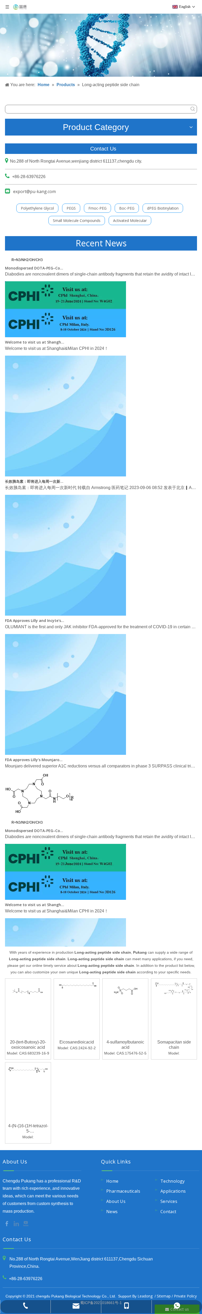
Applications (173, 1191)
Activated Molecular (130, 220)
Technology (172, 1181)
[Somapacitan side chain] (174, 987)
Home (112, 1181)
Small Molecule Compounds (76, 220)
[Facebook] (7, 1223)
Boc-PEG (126, 208)
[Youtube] (26, 1223)
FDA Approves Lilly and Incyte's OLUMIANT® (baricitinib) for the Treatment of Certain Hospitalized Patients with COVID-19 (34, 612)
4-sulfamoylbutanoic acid (125, 1045)
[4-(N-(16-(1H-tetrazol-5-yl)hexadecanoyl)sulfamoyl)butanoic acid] (28, 1069)
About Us (115, 1201)
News (112, 1211)
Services (168, 1201)
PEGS (71, 208)
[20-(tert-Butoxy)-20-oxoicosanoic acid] (28, 990)
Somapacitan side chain (174, 1045)
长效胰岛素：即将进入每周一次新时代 (34, 473)
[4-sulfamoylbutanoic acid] (125, 992)
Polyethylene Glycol (37, 208)
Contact (168, 1211)
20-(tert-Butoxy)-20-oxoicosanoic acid (28, 1045)
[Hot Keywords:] (193, 109)
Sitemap (164, 1296)
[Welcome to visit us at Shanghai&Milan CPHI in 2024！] (65, 327)
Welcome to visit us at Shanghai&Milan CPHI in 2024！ (34, 333)
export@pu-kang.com (34, 191)
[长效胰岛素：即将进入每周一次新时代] (65, 466)
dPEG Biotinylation (163, 208)
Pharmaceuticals (123, 1191)
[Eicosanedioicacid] (76, 988)
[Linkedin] (17, 1223)
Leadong (145, 1296)
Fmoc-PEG (97, 208)
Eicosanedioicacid (76, 1042)
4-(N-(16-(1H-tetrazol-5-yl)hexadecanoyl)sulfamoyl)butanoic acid (28, 1129)
